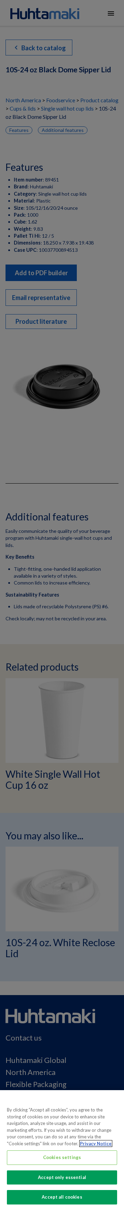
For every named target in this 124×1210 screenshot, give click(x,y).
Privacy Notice (96, 1143)
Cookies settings (62, 1157)
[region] (62, 1150)
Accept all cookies (62, 1197)
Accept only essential (62, 1177)
